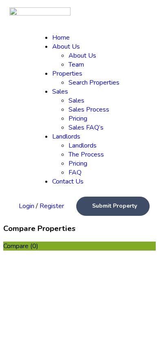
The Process (86, 154)
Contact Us (68, 181)
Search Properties (93, 82)
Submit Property (114, 206)
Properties (67, 73)
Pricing (77, 118)
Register (52, 206)
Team (76, 64)
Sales (60, 91)
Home (61, 37)
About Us (66, 46)
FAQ (75, 172)
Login (27, 206)
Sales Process (88, 109)
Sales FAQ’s (86, 127)
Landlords (66, 136)
